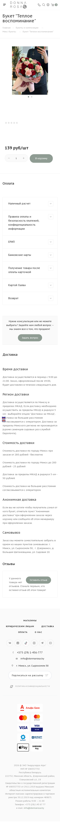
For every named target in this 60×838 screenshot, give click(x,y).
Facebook (17, 643)
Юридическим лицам (20, 626)
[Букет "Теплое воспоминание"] (30, 70)
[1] (5, 123)
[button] (28, 97)
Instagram (34, 643)
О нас (38, 632)
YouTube (50, 643)
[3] (11, 123)
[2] (8, 123)
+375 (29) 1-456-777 (30, 652)
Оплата (23, 632)
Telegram (42, 643)
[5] (16, 123)
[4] (14, 123)
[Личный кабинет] (48, 5)
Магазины (29, 620)
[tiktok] (26, 643)
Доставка (47, 626)
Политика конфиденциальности (32, 686)
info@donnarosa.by (32, 658)
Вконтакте (9, 643)
